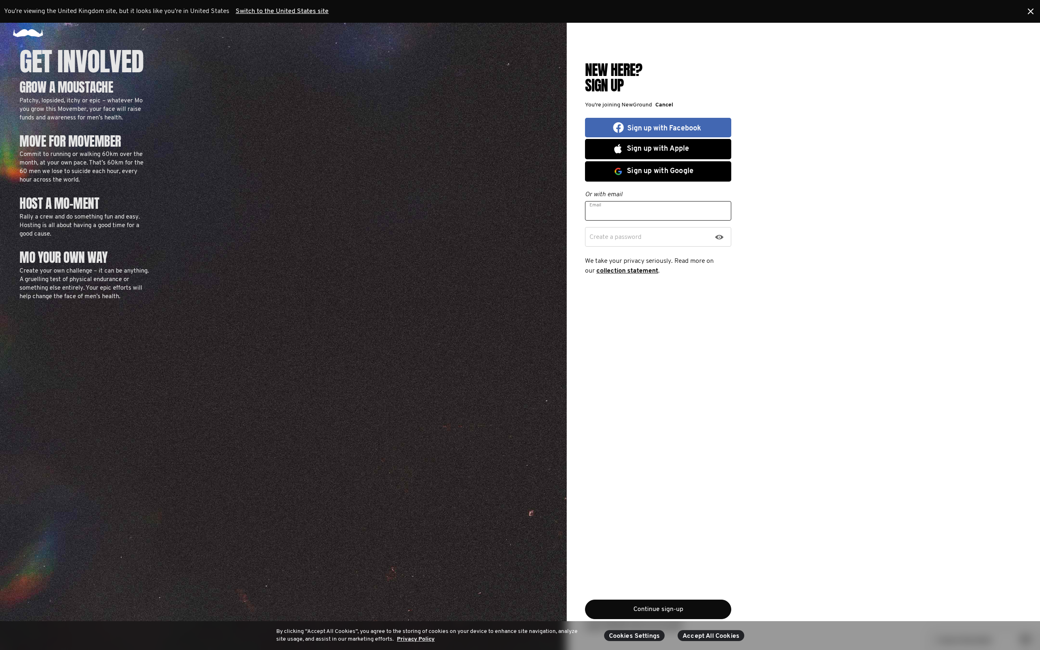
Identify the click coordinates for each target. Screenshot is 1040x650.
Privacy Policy (416, 639)
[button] (662, 105)
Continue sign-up (658, 609)
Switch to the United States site (282, 11)
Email (595, 205)
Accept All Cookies (710, 636)
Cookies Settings (634, 636)
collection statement (627, 271)
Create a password (615, 237)
